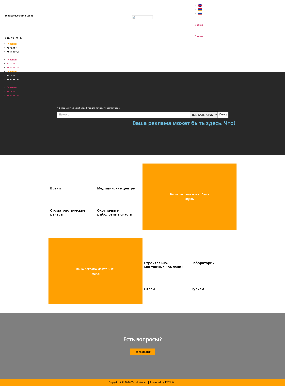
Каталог (11, 47)
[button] (142, 55)
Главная (12, 43)
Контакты (13, 51)
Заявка (199, 24)
